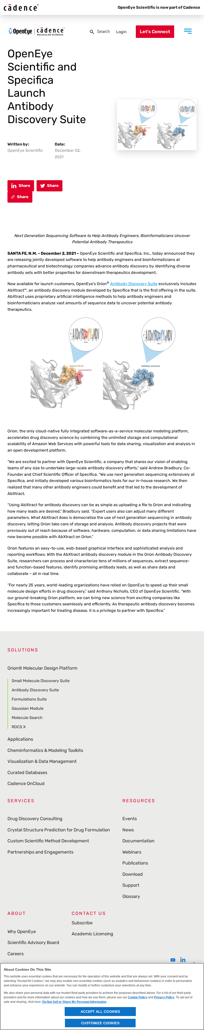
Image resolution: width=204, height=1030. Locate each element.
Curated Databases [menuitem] (27, 772)
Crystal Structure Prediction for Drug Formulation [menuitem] (58, 830)
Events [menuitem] (129, 818)
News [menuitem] (128, 830)
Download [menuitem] (132, 874)
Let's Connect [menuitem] (155, 31)
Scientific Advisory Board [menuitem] (33, 942)
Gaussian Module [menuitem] (28, 708)
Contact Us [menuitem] (89, 913)
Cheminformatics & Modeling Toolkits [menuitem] (45, 750)
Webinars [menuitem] (131, 852)
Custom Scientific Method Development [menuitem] (48, 841)
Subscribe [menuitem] (82, 923)
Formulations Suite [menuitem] (29, 699)
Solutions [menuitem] (22, 650)
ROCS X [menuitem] (19, 726)
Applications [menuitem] (20, 739)
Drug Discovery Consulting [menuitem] (34, 818)
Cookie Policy (137, 997)
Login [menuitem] (121, 31)
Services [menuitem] (21, 800)
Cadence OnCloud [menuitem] (26, 783)
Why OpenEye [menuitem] (21, 931)
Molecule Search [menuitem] (27, 717)
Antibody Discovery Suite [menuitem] (35, 690)
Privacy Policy (164, 997)
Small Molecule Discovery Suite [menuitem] (41, 681)
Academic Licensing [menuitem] (92, 934)
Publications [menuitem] (135, 863)
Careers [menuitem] (15, 953)
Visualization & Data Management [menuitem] (42, 761)
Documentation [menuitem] (138, 841)
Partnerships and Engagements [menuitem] (40, 852)
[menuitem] (173, 960)
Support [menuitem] (130, 885)
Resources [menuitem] (138, 800)
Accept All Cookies (100, 1012)
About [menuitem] (16, 913)
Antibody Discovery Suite (133, 283)
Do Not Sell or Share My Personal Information (74, 1002)
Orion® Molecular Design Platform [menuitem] (42, 668)
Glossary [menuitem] (131, 896)
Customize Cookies (100, 1023)
